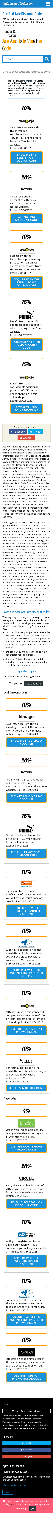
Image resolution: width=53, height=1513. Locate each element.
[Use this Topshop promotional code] (26, 1352)
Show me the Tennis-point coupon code (26, 157)
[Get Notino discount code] (26, 190)
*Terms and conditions (14, 1485)
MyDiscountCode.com (17, 3)
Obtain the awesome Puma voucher (26, 853)
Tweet (37, 431)
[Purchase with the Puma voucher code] (26, 315)
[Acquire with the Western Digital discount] (26, 1235)
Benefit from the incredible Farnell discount (26, 911)
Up (8, 1492)
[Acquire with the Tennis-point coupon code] (26, 249)
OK (32, 1508)
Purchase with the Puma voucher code (26, 344)
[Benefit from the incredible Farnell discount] (26, 884)
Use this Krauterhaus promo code (26, 1148)
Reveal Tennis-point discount (26, 408)
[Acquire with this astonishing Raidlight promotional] (26, 1293)
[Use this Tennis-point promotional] (26, 1005)
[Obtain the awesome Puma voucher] (26, 829)
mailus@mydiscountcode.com (27, 1411)
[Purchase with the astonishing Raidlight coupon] (26, 943)
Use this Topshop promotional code (26, 1377)
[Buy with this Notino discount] (26, 773)
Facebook (18, 431)
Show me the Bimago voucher (26, 742)
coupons (28, 81)
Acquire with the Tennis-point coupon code (26, 282)
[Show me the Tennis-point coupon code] (26, 121)
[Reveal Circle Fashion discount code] (26, 1179)
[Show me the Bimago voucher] (26, 717)
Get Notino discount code (26, 218)
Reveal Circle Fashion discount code (26, 1203)
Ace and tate (33, 683)
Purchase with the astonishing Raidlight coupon (26, 973)
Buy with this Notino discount (26, 797)
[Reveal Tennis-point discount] (26, 377)
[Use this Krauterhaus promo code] (26, 1123)
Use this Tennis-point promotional (26, 1030)
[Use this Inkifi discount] (26, 1061)
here (12, 1504)
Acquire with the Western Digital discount (26, 1261)
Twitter (27, 1443)
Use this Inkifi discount (26, 1088)
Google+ (27, 437)
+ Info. (32, 22)
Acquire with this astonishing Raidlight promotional (26, 1320)
